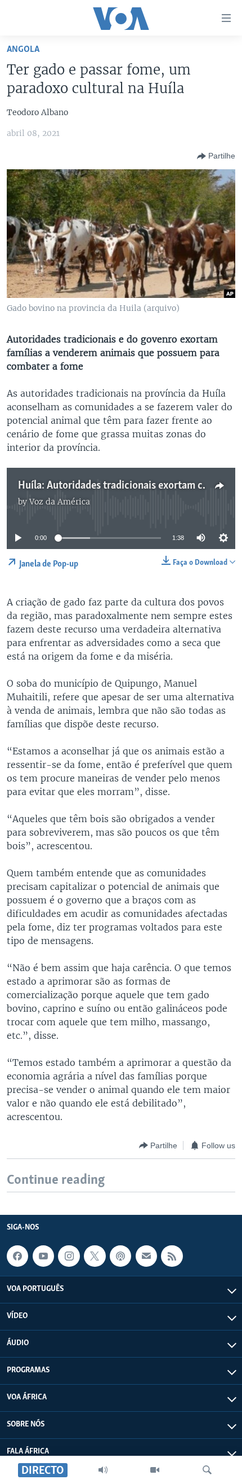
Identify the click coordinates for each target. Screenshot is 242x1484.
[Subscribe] (146, 1256)
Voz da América (59, 502)
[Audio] (103, 1470)
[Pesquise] (207, 1470)
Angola (23, 49)
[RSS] (171, 1256)
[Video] (155, 1470)
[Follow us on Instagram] (68, 1256)
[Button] (216, 156)
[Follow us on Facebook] (17, 1256)
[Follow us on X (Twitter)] (94, 1256)
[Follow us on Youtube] (43, 1256)
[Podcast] (120, 1256)
